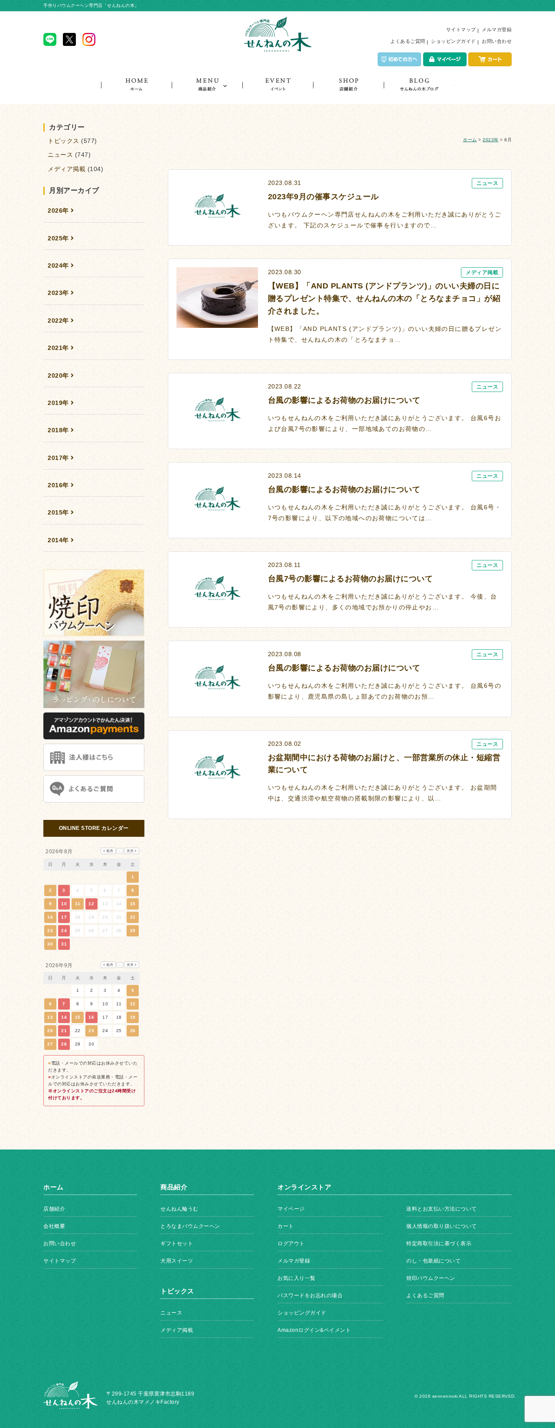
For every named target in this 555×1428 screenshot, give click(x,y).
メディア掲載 (66, 168)
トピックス (419, 91)
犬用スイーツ (176, 1261)
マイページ (291, 1209)
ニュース (60, 154)
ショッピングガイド (453, 41)
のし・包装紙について (433, 1261)
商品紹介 (207, 91)
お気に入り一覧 (297, 1278)
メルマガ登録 (497, 29)
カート (286, 1226)
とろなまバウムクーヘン (190, 1226)
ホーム (136, 91)
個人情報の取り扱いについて (441, 1226)
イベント (277, 91)
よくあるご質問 (407, 41)
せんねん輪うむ (179, 1209)
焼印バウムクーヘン (430, 1278)
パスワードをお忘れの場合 (310, 1295)
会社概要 (54, 1226)
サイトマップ (461, 29)
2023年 (491, 139)
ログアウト (291, 1243)
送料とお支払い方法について (441, 1209)
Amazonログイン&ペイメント (314, 1330)
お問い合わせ (497, 41)
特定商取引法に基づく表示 (438, 1243)
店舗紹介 (348, 91)
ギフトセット (176, 1243)
